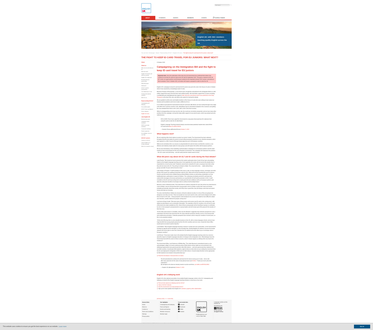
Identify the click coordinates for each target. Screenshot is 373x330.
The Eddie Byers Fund (146, 91)
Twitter (181, 309)
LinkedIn (182, 304)
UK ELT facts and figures (147, 109)
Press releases (145, 111)
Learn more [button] (63, 326)
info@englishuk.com (201, 314)
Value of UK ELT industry (164, 285)
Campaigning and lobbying (167, 304)
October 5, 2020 (185, 129)
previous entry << (161, 298)
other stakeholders (196, 288)
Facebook (182, 307)
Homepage (152, 53)
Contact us (145, 309)
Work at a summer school (147, 146)
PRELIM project (145, 83)
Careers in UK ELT (145, 140)
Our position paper (145, 106)
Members (190, 18)
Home (143, 304)
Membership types (145, 119)
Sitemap (144, 314)
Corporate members (146, 128)
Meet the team (144, 71)
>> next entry (169, 298)
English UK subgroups (146, 77)
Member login (163, 314)
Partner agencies (145, 131)
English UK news (177, 53)
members (183, 288)
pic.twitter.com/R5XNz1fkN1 (202, 264)
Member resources (165, 311)
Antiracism (143, 85)
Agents (175, 18)
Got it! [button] (362, 326)
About (147, 18)
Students (162, 18)
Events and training (165, 309)
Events (204, 18)
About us (144, 307)
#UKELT (194, 260)
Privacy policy (145, 316)
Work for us (144, 97)
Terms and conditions (147, 311)
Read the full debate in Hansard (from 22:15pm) (170, 255)
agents (189, 288)
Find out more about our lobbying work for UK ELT (171, 283)
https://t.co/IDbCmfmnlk (175, 126)
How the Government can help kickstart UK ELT (170, 286)
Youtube (182, 311)
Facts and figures (164, 307)
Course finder (219, 18)
